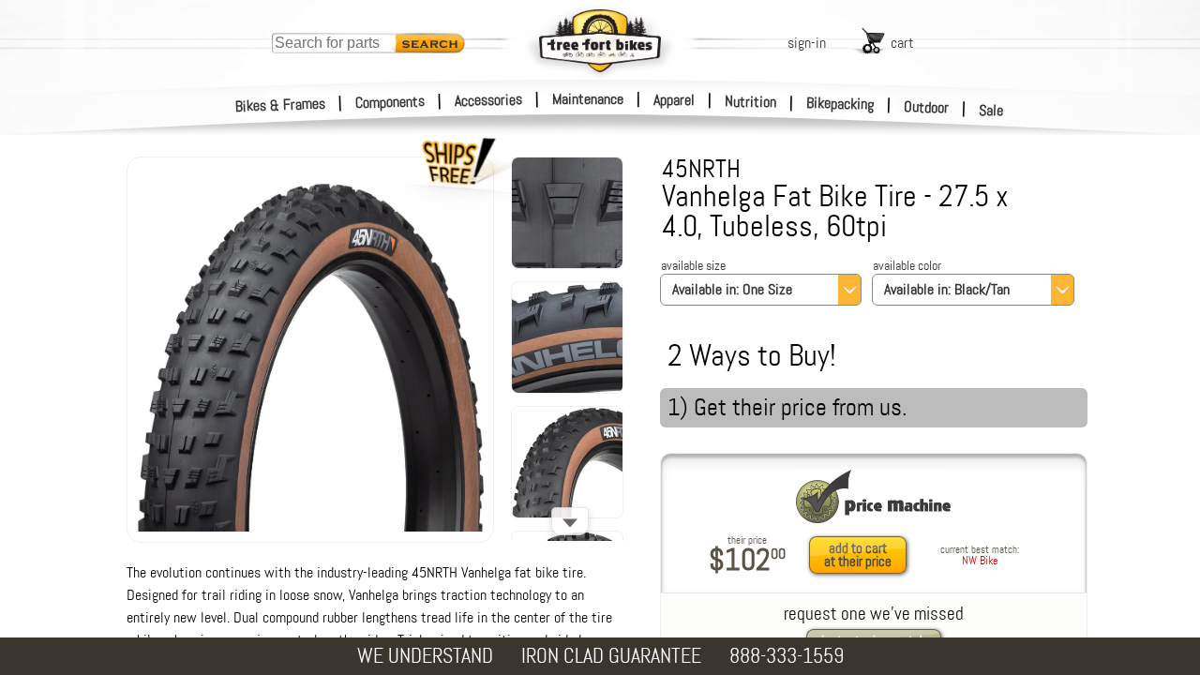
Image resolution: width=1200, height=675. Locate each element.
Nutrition (750, 101)
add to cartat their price (858, 555)
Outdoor (927, 107)
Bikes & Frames (280, 105)
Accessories (488, 100)
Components (390, 101)
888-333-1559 (786, 655)
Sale (991, 110)
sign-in (807, 42)
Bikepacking (840, 103)
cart (902, 42)
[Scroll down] (570, 521)
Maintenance (587, 99)
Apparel (674, 100)
